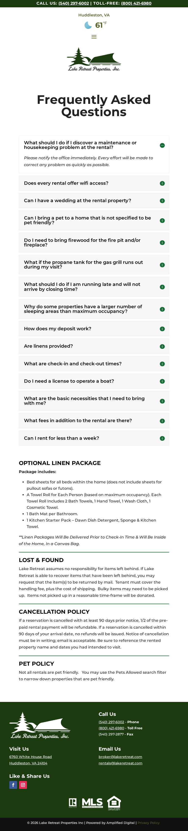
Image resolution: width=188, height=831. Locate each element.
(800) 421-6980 (136, 3)
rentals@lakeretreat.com (120, 763)
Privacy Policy (149, 823)
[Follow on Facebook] (13, 785)
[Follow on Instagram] (23, 785)
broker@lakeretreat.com (120, 757)
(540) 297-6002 (74, 3)
